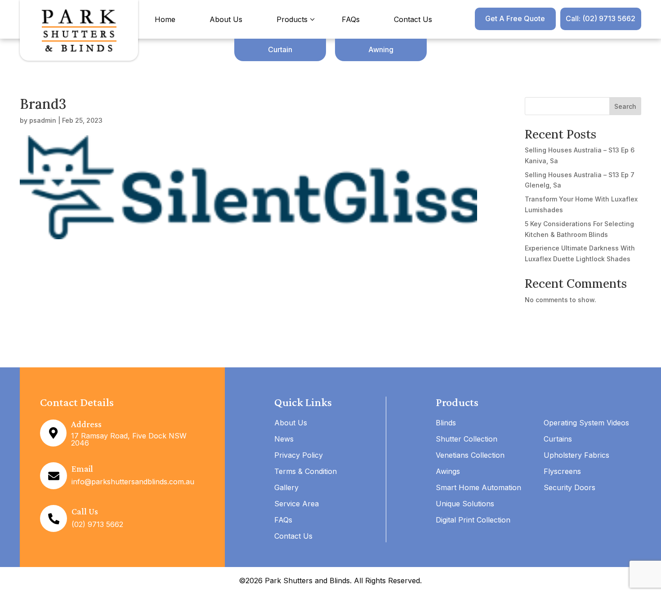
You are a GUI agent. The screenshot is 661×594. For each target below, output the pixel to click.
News (284, 438)
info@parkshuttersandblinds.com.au (132, 481)
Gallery (286, 487)
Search (625, 106)
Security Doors (569, 487)
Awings (448, 471)
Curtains (558, 438)
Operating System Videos (586, 422)
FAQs (351, 19)
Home (165, 19)
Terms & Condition (305, 471)
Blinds (446, 422)
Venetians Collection (470, 455)
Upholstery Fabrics (576, 455)
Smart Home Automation (478, 487)
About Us (226, 19)
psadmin (42, 120)
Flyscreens (562, 471)
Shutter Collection (466, 438)
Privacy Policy (298, 455)
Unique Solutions (465, 503)
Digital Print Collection (473, 519)
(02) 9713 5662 (97, 524)
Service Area (296, 503)
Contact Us (413, 19)
